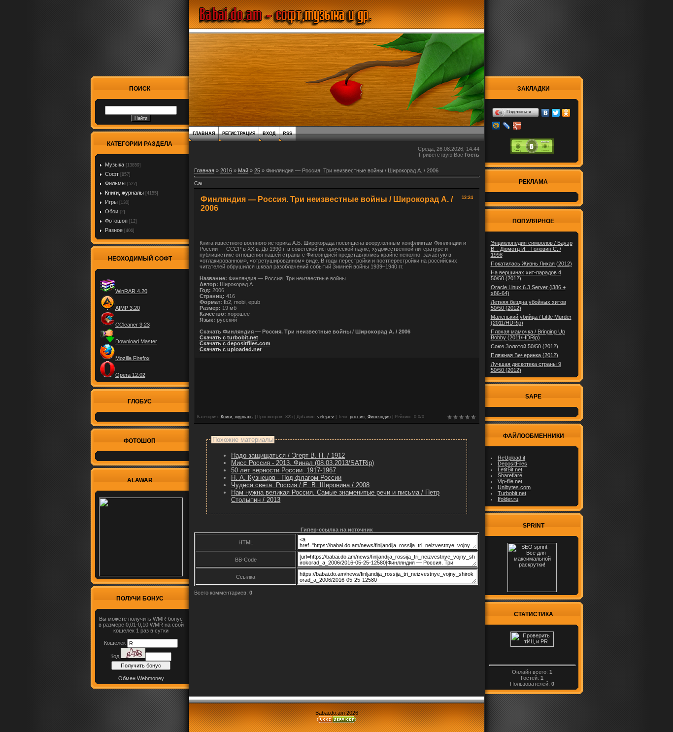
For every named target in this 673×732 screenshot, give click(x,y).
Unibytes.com (514, 487)
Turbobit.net (512, 493)
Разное (114, 230)
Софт (112, 174)
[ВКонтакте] (545, 112)
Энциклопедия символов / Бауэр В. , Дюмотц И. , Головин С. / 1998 (531, 249)
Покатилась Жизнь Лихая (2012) (531, 263)
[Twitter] (556, 112)
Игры (111, 202)
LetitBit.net (510, 469)
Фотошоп (116, 221)
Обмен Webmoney (141, 678)
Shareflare (510, 475)
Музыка (114, 164)
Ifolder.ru (508, 499)
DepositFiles (512, 463)
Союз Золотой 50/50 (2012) (524, 346)
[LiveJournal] (507, 125)
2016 (226, 170)
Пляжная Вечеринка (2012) (524, 355)
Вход (269, 133)
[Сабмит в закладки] (198, 186)
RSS (287, 133)
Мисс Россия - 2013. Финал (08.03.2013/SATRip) (302, 462)
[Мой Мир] (496, 125)
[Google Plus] (517, 125)
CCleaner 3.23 (132, 325)
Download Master (136, 341)
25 (257, 170)
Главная (204, 133)
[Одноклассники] (566, 112)
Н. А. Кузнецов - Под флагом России (286, 477)
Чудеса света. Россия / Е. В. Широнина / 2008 (300, 485)
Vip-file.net (510, 481)
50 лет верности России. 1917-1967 (283, 470)
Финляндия (379, 416)
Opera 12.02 (130, 375)
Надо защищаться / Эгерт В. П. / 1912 (288, 455)
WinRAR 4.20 (131, 291)
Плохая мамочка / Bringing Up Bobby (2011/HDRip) (528, 334)
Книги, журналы (124, 193)
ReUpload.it (511, 458)
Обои (111, 211)
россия (357, 416)
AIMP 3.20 (127, 308)
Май (243, 170)
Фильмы (115, 183)
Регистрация (238, 133)
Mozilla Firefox (132, 358)
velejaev (325, 416)
